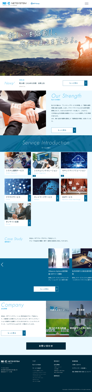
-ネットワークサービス (38, 377)
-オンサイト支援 (36, 381)
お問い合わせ (46, 345)
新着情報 (75, 361)
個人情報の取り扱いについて (81, 371)
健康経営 (57, 375)
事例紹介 (57, 361)
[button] (90, 265)
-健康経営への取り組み (59, 370)
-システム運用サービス (38, 370)
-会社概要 (56, 368)
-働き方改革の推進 (58, 372)
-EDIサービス (36, 379)
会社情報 (57, 364)
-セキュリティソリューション (39, 374)
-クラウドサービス (37, 375)
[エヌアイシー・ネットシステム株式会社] (14, 4)
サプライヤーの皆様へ (79, 368)
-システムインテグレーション (39, 372)
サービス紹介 (37, 368)
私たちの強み (37, 364)
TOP (34, 361)
